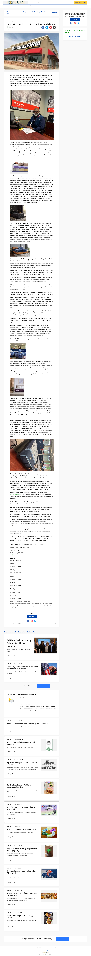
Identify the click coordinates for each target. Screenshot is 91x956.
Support (54, 12)
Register (78, 6)
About (27, 6)
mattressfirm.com (15, 494)
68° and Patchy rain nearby (46, 2)
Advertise (22, 6)
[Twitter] (46, 27)
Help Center (49, 950)
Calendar (9, 6)
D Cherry (12, 27)
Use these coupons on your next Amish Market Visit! (20, 747)
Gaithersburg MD (11, 21)
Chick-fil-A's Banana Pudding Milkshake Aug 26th (19, 786)
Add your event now (75, 36)
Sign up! (31, 616)
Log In (84, 6)
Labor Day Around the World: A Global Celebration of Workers (22, 668)
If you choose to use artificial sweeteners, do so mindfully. (21, 832)
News (4, 6)
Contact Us (42, 950)
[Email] (54, 27)
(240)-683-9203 (14, 555)
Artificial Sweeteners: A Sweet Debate (22, 829)
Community (16, 6)
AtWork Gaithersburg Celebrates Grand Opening (19, 643)
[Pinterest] (50, 27)
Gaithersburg (10, 637)
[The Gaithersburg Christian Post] (15, 2)
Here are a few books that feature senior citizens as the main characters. (25, 726)
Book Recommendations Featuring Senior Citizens (27, 724)
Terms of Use (42, 955)
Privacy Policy (49, 955)
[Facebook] (42, 27)
